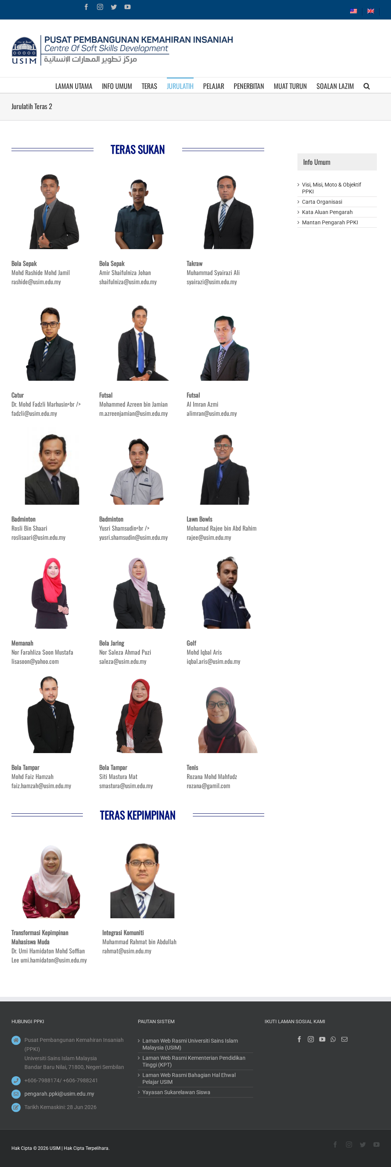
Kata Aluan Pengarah (327, 212)
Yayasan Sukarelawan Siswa (176, 1092)
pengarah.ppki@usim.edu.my (59, 1094)
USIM (55, 1148)
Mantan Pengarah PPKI (330, 222)
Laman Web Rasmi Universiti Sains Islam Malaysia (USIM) (190, 1044)
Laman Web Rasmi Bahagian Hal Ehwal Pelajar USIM (189, 1078)
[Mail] (344, 1039)
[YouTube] (322, 1039)
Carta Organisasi (322, 202)
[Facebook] (299, 1039)
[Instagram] (311, 1039)
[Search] (367, 85)
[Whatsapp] (333, 1039)
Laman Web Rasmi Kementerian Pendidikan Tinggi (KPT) (194, 1061)
